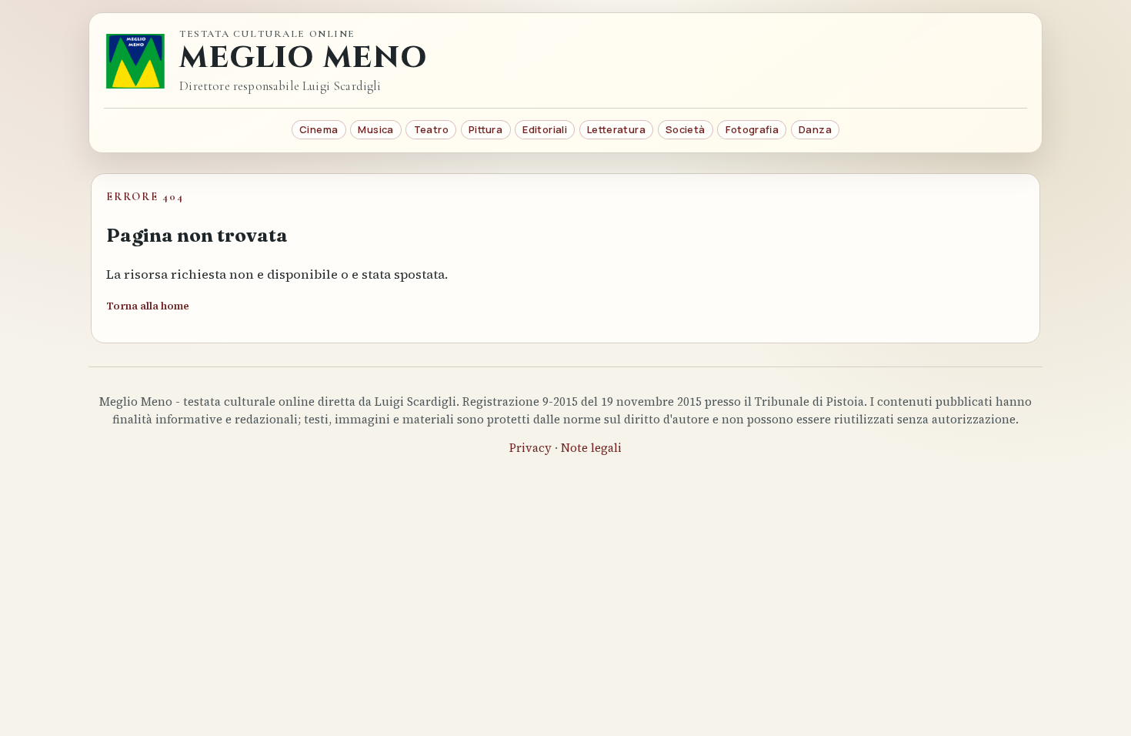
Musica (375, 129)
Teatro (431, 129)
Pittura (485, 129)
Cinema (318, 129)
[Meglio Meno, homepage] (135, 60)
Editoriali (544, 129)
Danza (815, 129)
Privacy (530, 448)
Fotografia (752, 129)
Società (686, 129)
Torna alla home (147, 306)
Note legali (591, 448)
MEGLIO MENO (303, 58)
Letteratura (616, 129)
